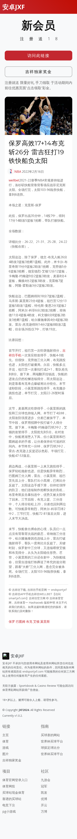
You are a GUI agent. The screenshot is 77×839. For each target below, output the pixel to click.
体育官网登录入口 (15, 780)
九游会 (45, 780)
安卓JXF (13, 7)
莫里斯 (45, 621)
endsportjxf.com (33, 671)
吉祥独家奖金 (38, 71)
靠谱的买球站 (11, 799)
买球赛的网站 (50, 735)
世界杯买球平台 (52, 741)
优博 (44, 799)
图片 (5, 754)
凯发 (44, 792)
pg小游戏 (9, 811)
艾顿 (36, 621)
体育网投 (8, 786)
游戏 (5, 747)
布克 (29, 621)
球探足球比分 (50, 747)
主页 (5, 735)
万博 (44, 811)
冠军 (44, 786)
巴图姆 (20, 621)
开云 (44, 805)
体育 (5, 741)
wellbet (14, 180)
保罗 (12, 621)
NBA (17, 171)
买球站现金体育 (13, 792)
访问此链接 (38, 55)
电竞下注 (8, 805)
